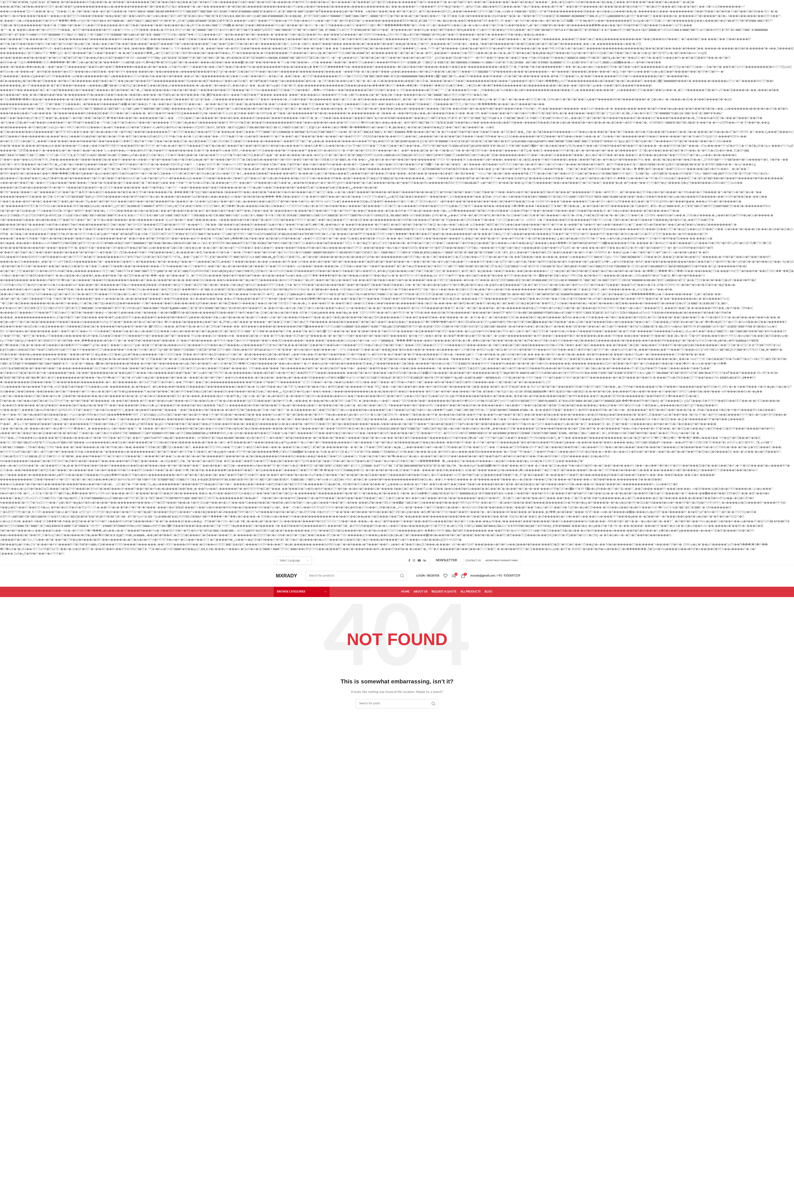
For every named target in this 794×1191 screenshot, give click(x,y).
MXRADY (286, 575)
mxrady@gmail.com (482, 575)
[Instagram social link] (413, 560)
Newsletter (446, 560)
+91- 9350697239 (508, 575)
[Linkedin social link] (424, 560)
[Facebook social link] (409, 560)
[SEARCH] (402, 575)
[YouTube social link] (419, 560)
